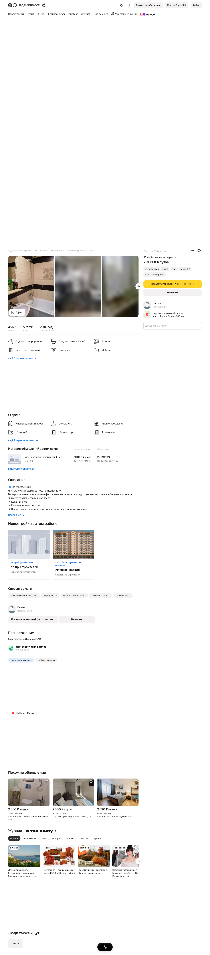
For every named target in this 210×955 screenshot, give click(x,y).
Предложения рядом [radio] (21, 660)
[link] (196, 5)
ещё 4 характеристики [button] (21, 440)
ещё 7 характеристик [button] (20, 358)
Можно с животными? (74, 595)
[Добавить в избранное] (199, 251)
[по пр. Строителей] (29, 544)
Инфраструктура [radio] (46, 660)
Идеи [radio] (44, 838)
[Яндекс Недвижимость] (27, 5)
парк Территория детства (31, 646)
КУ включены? (122, 595)
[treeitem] (16, 14)
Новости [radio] (84, 838)
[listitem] (28, 341)
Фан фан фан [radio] (30, 838)
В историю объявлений (21, 468)
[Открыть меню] (192, 251)
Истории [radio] (56, 838)
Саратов (12, 639)
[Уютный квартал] (73, 544)
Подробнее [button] (14, 514)
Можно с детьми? (100, 595)
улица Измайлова (27, 639)
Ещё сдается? (50, 595)
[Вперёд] (138, 286)
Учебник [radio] (70, 838)
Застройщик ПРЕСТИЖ (22, 562)
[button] (128, 5)
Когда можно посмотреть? (24, 595)
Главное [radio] (14, 838)
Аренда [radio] (97, 838)
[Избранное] (121, 5)
